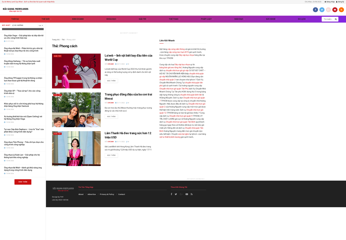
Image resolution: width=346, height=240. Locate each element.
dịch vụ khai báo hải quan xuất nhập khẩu (39, 2)
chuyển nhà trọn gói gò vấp (177, 70)
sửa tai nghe (183, 134)
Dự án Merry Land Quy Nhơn (12, 2)
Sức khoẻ (270, 19)
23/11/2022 (120, 64)
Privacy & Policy (107, 194)
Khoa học (111, 19)
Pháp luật (206, 19)
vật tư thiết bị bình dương (170, 137)
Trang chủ (56, 40)
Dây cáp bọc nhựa (186, 55)
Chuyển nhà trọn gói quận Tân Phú (174, 89)
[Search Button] (336, 19)
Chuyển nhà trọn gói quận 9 (180, 116)
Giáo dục (238, 19)
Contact (121, 194)
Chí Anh (111, 64)
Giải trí (142, 19)
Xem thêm (23, 182)
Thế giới (45, 19)
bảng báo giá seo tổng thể (170, 67)
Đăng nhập (330, 2)
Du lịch (301, 19)
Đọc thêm (111, 81)
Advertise (92, 194)
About (80, 194)
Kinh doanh (78, 19)
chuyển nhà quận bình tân (191, 95)
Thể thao (173, 19)
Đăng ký (341, 2)
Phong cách (71, 40)
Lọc (40, 25)
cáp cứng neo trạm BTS (179, 52)
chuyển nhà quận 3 (167, 80)
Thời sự (15, 19)
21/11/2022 (120, 103)
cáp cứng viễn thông (176, 49)
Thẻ (63, 40)
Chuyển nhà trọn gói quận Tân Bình (180, 122)
